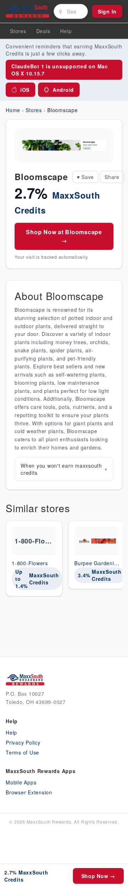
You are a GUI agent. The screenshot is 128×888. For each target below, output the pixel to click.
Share (112, 176)
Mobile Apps (21, 782)
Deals (43, 31)
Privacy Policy (23, 742)
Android (63, 89)
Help (11, 732)
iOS (25, 89)
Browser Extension (29, 792)
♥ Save (85, 176)
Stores (18, 31)
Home (13, 110)
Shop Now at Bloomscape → (64, 236)
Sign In (107, 11)
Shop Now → (98, 875)
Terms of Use (22, 752)
